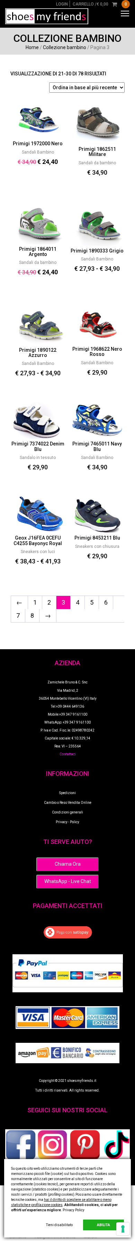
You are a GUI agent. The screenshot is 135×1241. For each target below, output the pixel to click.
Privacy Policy (73, 1210)
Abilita (103, 1225)
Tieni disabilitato (59, 1225)
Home (32, 47)
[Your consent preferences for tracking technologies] (122, 1228)
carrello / (100, 4)
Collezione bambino (64, 47)
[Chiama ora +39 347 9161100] (67, 864)
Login (62, 4)
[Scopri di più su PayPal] (67, 973)
